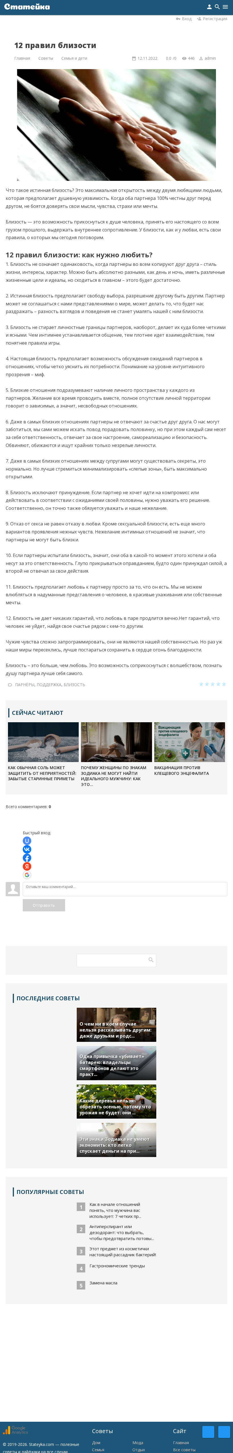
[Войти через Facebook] (27, 858)
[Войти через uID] (27, 841)
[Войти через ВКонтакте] (27, 849)
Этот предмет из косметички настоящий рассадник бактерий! (123, 1251)
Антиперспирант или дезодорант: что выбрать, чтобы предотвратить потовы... (122, 1232)
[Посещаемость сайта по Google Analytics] (15, 1433)
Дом (96, 1442)
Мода (137, 1442)
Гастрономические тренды (117, 1265)
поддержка (49, 684)
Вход (187, 18)
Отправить (44, 905)
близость (74, 684)
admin (210, 58)
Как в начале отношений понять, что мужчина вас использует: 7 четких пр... (115, 1210)
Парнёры (24, 684)
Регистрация (215, 18)
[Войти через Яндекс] (27, 866)
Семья (98, 1449)
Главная (181, 1442)
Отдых (138, 1449)
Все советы (184, 1449)
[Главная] (27, 7)
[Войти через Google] (27, 875)
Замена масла (103, 1283)
